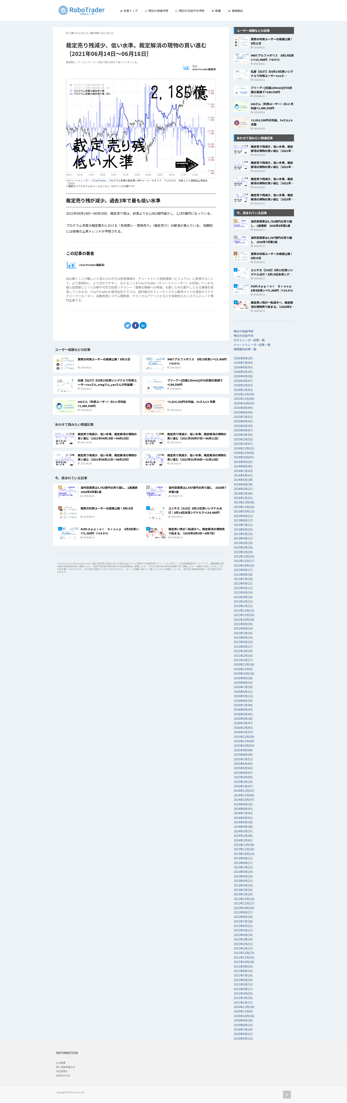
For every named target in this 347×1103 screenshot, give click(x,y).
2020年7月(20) (243, 687)
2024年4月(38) (243, 484)
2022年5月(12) (243, 588)
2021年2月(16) (243, 656)
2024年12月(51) (244, 448)
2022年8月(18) (243, 574)
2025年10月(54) (244, 403)
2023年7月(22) (243, 525)
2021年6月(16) (243, 637)
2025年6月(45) (243, 421)
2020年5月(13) (243, 696)
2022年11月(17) (244, 561)
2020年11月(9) (243, 669)
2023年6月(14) (243, 529)
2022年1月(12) (243, 606)
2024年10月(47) (244, 457)
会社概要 (61, 1062)
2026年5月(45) (243, 372)
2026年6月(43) (243, 367)
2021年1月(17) (243, 660)
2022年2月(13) (243, 601)
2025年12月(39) (244, 394)
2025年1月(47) (243, 444)
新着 (218, 11)
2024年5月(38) (243, 480)
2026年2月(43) (243, 385)
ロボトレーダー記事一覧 (249, 340)
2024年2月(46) (243, 493)
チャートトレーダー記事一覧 (252, 345)
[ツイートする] (127, 325)
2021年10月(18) (244, 619)
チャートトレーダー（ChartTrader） (88, 180)
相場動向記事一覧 (245, 349)
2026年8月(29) (243, 358)
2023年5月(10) (243, 534)
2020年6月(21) (243, 692)
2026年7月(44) (243, 363)
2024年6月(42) (243, 475)
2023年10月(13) (244, 511)
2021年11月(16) (244, 615)
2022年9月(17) (243, 570)
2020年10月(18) (244, 673)
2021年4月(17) (243, 646)
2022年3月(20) (243, 597)
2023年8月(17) (243, 520)
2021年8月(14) (243, 628)
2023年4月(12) (243, 538)
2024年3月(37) (243, 489)
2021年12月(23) (244, 610)
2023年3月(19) (243, 543)
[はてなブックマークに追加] (143, 325)
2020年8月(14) (243, 682)
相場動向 (237, 11)
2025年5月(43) (243, 426)
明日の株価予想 (158, 11)
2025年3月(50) (243, 435)
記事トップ (130, 11)
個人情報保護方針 (65, 1067)
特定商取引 (62, 1071)
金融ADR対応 (63, 1075)
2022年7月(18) (243, 579)
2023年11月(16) (244, 507)
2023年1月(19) (243, 552)
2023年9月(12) (243, 516)
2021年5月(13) (243, 642)
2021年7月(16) (243, 633)
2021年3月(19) (243, 651)
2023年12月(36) (244, 502)
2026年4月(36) (243, 376)
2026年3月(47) (243, 381)
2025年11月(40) (244, 399)
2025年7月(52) (243, 417)
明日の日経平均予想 (191, 11)
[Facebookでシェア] (135, 325)
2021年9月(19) (243, 624)
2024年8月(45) (243, 466)
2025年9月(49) (243, 408)
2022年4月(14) (243, 592)
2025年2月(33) (243, 439)
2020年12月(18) (244, 664)
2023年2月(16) (243, 547)
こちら (105, 186)
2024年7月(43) (243, 471)
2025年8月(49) (243, 412)
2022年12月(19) (244, 556)
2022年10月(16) (244, 565)
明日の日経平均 (243, 336)
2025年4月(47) (243, 430)
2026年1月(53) (243, 390)
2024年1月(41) (243, 498)
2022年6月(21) (243, 583)
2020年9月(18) (243, 678)
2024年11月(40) (244, 453)
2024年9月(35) (243, 462)
